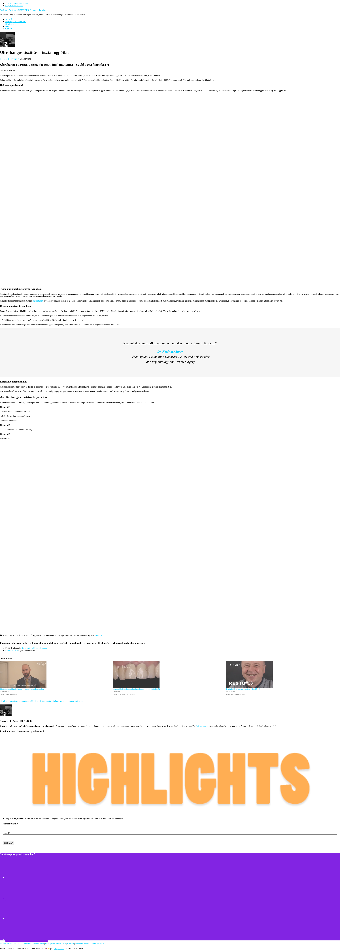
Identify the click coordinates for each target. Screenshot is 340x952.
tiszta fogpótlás (46, 701)
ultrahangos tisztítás (75, 701)
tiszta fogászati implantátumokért (35, 648)
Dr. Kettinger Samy (170, 351)
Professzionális (11, 650)
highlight (3, 701)
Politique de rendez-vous (55, 944)
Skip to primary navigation (16, 3)
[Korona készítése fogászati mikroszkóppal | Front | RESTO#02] (168, 674)
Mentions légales (82, 944)
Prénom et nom (10, 824)
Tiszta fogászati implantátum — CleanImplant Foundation (22, 689)
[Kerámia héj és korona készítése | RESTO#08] (281, 674)
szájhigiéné (34, 701)
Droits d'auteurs (97, 944)
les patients (59, 948)
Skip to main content (14, 6)
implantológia (14, 701)
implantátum (38, 301)
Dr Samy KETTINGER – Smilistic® (16, 944)
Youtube (98, 635)
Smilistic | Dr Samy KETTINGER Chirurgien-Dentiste (23, 10)
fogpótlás (24, 701)
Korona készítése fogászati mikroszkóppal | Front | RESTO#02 (136, 689)
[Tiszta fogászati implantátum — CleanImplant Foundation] (55, 674)
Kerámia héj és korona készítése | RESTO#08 (243, 689)
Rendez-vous (38, 944)
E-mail (6, 833)
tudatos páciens (59, 701)
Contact (70, 944)
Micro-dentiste (202, 726)
